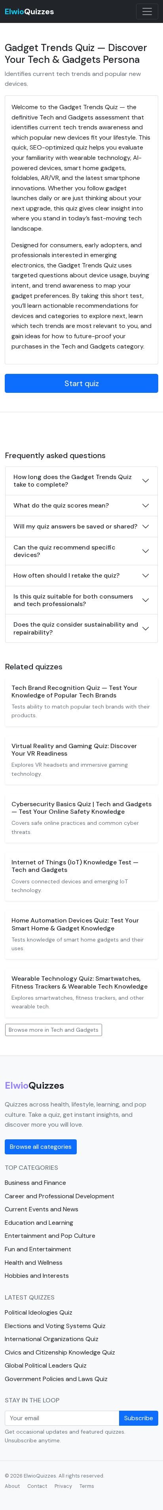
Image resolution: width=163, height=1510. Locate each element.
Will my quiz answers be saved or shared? (75, 526)
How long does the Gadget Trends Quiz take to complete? (72, 481)
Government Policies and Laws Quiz (56, 1379)
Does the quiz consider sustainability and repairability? (75, 628)
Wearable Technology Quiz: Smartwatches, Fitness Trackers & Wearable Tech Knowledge (79, 982)
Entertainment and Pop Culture (50, 1235)
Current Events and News (41, 1209)
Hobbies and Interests (37, 1275)
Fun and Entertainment (38, 1249)
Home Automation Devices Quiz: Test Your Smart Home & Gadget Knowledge (75, 924)
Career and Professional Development (59, 1196)
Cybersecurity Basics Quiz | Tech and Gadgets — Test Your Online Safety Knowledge (81, 808)
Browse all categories (41, 1146)
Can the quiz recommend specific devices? (64, 551)
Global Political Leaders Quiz (46, 1365)
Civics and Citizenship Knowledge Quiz (60, 1352)
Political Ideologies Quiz (38, 1312)
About (12, 1486)
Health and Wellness (34, 1262)
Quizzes (29, 11)
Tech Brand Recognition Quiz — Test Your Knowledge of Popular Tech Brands (74, 691)
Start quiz (81, 383)
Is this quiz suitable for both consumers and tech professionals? (73, 600)
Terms (87, 1486)
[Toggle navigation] (147, 11)
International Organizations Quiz (52, 1339)
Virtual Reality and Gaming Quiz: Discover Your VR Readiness (74, 750)
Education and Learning (39, 1222)
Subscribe (138, 1418)
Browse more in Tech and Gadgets (54, 1029)
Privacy (63, 1486)
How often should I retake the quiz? (66, 575)
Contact (37, 1486)
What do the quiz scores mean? (61, 505)
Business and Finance (35, 1182)
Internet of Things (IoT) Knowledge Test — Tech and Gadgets (74, 866)
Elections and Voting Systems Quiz (55, 1326)
